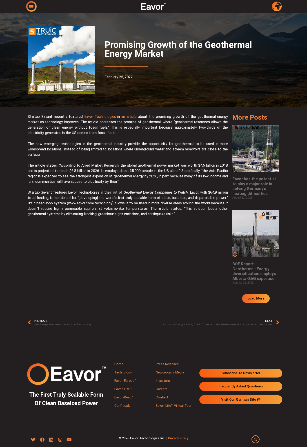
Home (118, 364)
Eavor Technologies (100, 116)
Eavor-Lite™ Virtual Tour (173, 406)
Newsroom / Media (170, 372)
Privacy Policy (178, 438)
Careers (161, 389)
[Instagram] (60, 439)
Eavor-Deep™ (123, 397)
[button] (31, 6)
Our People (122, 406)
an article (129, 116)
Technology (123, 372)
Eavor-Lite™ (123, 389)
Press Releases (167, 364)
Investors (163, 381)
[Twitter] (33, 439)
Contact (162, 397)
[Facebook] (42, 439)
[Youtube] (69, 439)
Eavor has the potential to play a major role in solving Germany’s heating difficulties (254, 186)
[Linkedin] (51, 439)
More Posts (249, 117)
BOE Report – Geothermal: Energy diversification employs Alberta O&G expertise (254, 271)
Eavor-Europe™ (125, 381)
